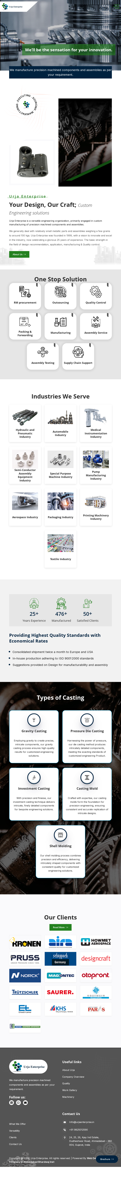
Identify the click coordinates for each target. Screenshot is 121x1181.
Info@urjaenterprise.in (81, 1122)
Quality (66, 1083)
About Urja (68, 1070)
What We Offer (17, 1123)
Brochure (105, 1159)
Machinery (68, 1096)
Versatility (14, 1130)
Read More (59, 927)
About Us (17, 254)
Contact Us (15, 1144)
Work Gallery (69, 1090)
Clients (13, 1137)
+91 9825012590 (78, 1129)
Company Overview (73, 1076)
